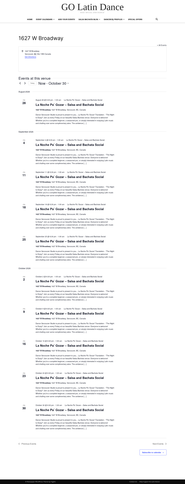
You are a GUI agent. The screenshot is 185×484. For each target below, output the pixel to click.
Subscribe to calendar (151, 452)
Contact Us (133, 482)
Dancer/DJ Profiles (113, 19)
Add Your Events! (66, 19)
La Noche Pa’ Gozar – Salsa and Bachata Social (70, 104)
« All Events (161, 45)
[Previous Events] (20, 83)
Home (29, 19)
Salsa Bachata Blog (88, 19)
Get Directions (30, 56)
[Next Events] (24, 83)
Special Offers (135, 19)
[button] (157, 19)
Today (32, 83)
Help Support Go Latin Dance (149, 482)
